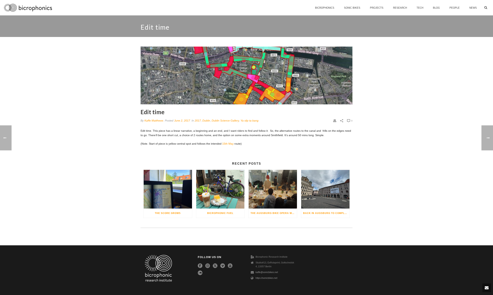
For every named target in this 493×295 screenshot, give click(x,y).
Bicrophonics (324, 7)
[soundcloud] (200, 273)
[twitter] (215, 265)
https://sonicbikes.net (266, 278)
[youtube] (230, 265)
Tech (420, 7)
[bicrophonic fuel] (220, 189)
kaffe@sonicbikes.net (267, 272)
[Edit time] (246, 75)
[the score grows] (168, 189)
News (473, 7)
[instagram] (207, 265)
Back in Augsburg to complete (326, 213)
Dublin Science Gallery (225, 120)
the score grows (168, 213)
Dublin (206, 120)
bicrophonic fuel (220, 213)
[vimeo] (222, 265)
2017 (198, 120)
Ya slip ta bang (249, 120)
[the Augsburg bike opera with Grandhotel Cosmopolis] (273, 189)
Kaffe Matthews (153, 120)
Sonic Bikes (352, 7)
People (454, 7)
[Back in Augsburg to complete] (325, 189)
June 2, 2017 (182, 120)
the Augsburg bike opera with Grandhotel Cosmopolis (274, 213)
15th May (228, 143)
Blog (436, 7)
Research (400, 7)
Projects (376, 7)
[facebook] (200, 265)
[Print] (334, 120)
